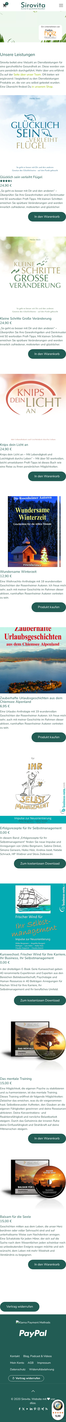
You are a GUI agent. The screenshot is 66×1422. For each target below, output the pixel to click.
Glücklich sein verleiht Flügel (21, 177)
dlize (33, 1403)
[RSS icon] (46, 1409)
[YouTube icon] (27, 1409)
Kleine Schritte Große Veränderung (26, 318)
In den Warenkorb (47, 217)
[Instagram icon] (38, 1409)
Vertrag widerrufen (28, 1378)
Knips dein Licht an (14, 444)
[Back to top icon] (33, 1391)
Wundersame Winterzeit (18, 571)
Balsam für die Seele (15, 1216)
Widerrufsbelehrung (41, 1369)
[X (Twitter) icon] (23, 1409)
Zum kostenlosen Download (40, 863)
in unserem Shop (42, 86)
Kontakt (15, 1356)
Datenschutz (17, 1369)
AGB (31, 1363)
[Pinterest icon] (35, 1409)
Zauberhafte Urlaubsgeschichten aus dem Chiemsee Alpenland (31, 700)
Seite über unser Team (27, 74)
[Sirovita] (33, 5)
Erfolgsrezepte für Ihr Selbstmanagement (31, 828)
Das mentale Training (16, 1078)
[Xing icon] (42, 1409)
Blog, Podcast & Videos (37, 1356)
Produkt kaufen (49, 607)
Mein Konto (17, 1363)
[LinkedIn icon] (31, 1409)
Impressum (44, 1363)
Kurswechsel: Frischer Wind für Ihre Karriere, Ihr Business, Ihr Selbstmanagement (33, 956)
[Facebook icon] (19, 1409)
